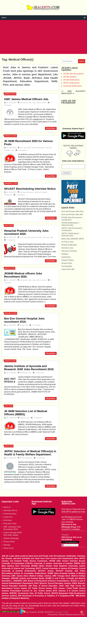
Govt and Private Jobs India (72, 211)
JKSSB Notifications (71, 80)
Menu (4, 18)
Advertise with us (10, 510)
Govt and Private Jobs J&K (72, 214)
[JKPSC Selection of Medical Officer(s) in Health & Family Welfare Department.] (10, 467)
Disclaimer (7, 520)
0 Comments (23, 150)
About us (7, 507)
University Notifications (72, 86)
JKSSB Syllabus (69, 77)
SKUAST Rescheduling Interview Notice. (30, 188)
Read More (50, 128)
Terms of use (8, 548)
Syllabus (64, 254)
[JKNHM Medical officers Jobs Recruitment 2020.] (10, 290)
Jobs (34, 102)
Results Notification (69, 245)
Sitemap (6, 545)
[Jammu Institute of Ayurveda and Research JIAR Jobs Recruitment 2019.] (10, 380)
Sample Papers (67, 260)
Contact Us (7, 517)
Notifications (8, 195)
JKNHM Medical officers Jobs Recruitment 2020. (23, 275)
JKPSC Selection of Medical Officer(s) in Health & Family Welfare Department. (30, 453)
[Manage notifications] (81, 612)
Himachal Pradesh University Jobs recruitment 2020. (26, 232)
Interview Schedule (40, 192)
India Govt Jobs (36, 237)
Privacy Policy (9, 542)
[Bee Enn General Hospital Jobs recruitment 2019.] (10, 332)
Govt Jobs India (25, 148)
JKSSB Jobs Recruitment (73, 74)
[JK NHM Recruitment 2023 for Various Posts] (10, 158)
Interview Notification (38, 148)
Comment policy (9, 514)
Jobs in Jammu (41, 102)
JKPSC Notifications (71, 83)
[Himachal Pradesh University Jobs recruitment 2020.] (10, 249)
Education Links (9, 523)
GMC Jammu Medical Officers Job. (26, 99)
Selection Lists (25, 418)
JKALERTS (13, 102)
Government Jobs (25, 102)
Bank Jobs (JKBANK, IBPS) (72, 239)
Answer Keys (66, 263)
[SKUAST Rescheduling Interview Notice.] (10, 201)
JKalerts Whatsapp (11, 538)
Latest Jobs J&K (67, 269)
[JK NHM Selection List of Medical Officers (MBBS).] (10, 425)
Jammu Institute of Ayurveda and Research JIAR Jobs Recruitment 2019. (29, 368)
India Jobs (45, 237)
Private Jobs (24, 325)
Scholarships (66, 266)
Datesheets (66, 257)
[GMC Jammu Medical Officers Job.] (10, 112)
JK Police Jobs (67, 242)
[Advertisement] (43, 37)
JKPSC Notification (26, 458)
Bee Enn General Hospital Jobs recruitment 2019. (24, 320)
